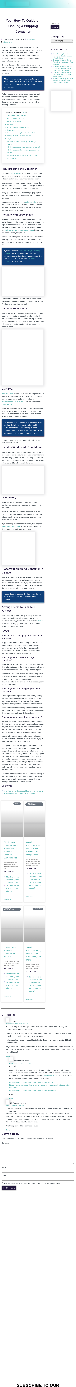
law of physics (15, 174)
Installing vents (7, 394)
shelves (40, 621)
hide (24, 112)
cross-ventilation (8, 404)
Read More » (8, 899)
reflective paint (30, 202)
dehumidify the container (11, 526)
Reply (8, 1056)
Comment (6, 1143)
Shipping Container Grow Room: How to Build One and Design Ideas (33, 848)
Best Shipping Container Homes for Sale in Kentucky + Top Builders (62, 56)
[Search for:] (62, 23)
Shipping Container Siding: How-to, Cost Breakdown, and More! (34, 953)
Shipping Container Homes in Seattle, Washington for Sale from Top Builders (62, 68)
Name (5, 1167)
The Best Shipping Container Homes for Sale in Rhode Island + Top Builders (63, 81)
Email (4, 1175)
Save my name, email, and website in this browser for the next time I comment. (33, 1183)
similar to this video (50, 1076)
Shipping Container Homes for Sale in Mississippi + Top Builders (63, 62)
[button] (68, 3)
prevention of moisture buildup (13, 402)
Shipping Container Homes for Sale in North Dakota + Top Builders (62, 74)
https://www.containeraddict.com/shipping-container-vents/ (31, 1082)
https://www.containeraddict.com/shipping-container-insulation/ (32, 1090)
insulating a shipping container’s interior (19, 230)
